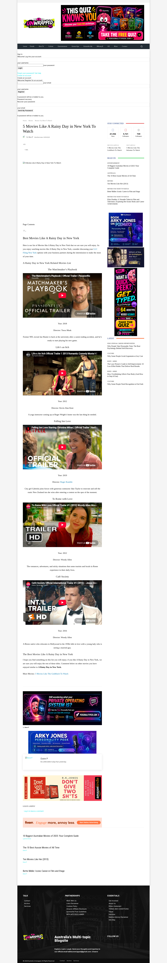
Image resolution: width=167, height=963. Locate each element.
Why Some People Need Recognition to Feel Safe (125, 384)
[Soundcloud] (137, 1)
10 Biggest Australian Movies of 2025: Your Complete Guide (51, 836)
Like (113, 129)
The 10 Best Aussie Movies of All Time (121, 176)
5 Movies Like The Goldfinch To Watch (51, 674)
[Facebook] (129, 1)
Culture (110, 353)
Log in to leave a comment (34, 811)
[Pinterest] (134, 1)
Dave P (31, 137)
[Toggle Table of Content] (24, 231)
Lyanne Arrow (27, 839)
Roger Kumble (66, 482)
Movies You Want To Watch (43, 121)
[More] (76, 156)
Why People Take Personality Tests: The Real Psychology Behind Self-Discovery (123, 347)
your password (48, 65)
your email (47, 83)
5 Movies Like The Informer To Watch (133, 149)
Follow (125, 129)
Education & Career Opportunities (121, 343)
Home (25, 121)
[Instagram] (132, 1)
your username (22, 63)
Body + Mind (112, 361)
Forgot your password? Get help (29, 73)
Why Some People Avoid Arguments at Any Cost (125, 356)
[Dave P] (24, 137)
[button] (141, 46)
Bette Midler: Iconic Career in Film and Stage (123, 191)
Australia (111, 173)
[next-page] (108, 206)
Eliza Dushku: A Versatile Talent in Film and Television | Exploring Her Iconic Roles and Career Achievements (125, 201)
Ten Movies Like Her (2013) (117, 184)
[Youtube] (142, 1)
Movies (31, 121)
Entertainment (113, 163)
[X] (140, 1)
